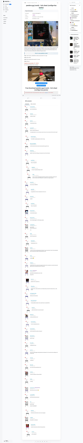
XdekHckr (33, 167)
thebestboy (32, 150)
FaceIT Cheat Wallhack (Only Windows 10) (76, 60)
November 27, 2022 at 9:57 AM (32, 2)
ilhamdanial (33, 240)
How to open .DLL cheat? (41, 85)
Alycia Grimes (32, 217)
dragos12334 (33, 424)
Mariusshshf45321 (33, 143)
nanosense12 (32, 210)
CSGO (25, 2)
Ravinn (31, 270)
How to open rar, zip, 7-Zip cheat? (41, 83)
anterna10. (32, 182)
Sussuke (32, 410)
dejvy (33, 174)
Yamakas (31, 113)
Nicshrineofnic (33, 136)
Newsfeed (8, 4)
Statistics (6, 9)
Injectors (4, 19)
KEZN (31, 233)
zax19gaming (32, 224)
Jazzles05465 (32, 394)
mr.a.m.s (32, 279)
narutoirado (32, 387)
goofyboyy (32, 160)
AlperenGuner (32, 335)
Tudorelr (31, 357)
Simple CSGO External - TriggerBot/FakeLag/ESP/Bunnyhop (76, 45)
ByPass (4, 23)
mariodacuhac (33, 321)
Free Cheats (5, 17)
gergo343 (32, 189)
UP (23, 95)
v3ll (30, 401)
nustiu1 (33, 431)
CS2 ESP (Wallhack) (74, 11)
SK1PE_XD (31, 314)
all (79, 5)
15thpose (31, 262)
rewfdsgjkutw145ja (33, 293)
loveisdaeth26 (32, 106)
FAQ (6, 6)
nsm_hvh (33, 307)
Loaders (4, 21)
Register (46, 92)
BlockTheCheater (34, 300)
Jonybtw (31, 417)
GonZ (31, 255)
